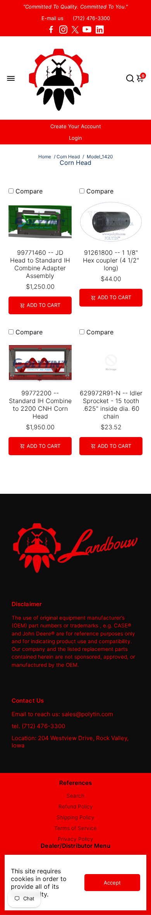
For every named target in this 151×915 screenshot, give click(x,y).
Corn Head (68, 156)
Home (44, 156)
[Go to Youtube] (87, 30)
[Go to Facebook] (51, 30)
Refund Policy (75, 806)
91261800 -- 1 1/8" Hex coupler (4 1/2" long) (111, 260)
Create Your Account (75, 126)
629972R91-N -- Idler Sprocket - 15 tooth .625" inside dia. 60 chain (111, 404)
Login (75, 138)
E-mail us (52, 18)
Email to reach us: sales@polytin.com (62, 714)
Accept (112, 882)
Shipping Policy (75, 817)
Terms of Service (75, 828)
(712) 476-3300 (91, 18)
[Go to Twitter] (75, 30)
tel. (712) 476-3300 (38, 726)
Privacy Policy (75, 839)
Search (75, 796)
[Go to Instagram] (63, 30)
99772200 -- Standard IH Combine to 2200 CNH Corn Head (40, 404)
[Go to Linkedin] (100, 30)
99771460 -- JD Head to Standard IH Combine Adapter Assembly (40, 264)
